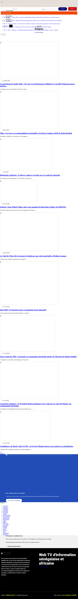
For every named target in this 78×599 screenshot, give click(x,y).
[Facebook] (3, 581)
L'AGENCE (63, 8)
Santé (4, 529)
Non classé (5, 525)
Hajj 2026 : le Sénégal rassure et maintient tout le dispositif (23, 310)
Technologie (6, 533)
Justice (4, 521)
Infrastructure (6, 518)
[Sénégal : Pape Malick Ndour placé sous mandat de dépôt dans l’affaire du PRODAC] (18, 191)
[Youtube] (8, 581)
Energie (5, 514)
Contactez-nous (43, 566)
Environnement (6, 515)
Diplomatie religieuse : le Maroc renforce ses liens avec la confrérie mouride (30, 175)
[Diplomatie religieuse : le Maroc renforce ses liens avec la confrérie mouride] (26, 154)
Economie (5, 510)
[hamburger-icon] (15, 9)
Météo (4, 522)
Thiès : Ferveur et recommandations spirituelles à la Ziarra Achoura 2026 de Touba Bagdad (36, 133)
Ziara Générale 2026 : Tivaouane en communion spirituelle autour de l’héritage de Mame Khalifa (38, 357)
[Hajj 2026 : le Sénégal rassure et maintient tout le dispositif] (29, 283)
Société (5, 530)
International (6, 519)
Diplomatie (5, 508)
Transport (5, 534)
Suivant (2, 453)
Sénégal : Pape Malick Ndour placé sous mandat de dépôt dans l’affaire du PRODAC (33, 207)
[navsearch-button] (42, 8)
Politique (5, 526)
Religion (5, 527)
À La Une (5, 505)
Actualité (5, 507)
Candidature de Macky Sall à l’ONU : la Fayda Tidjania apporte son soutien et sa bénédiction (36, 446)
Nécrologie (5, 523)
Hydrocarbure (6, 516)
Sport (4, 531)
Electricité (5, 512)
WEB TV (72, 8)
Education (5, 511)
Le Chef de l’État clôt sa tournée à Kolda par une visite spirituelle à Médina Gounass (33, 256)
